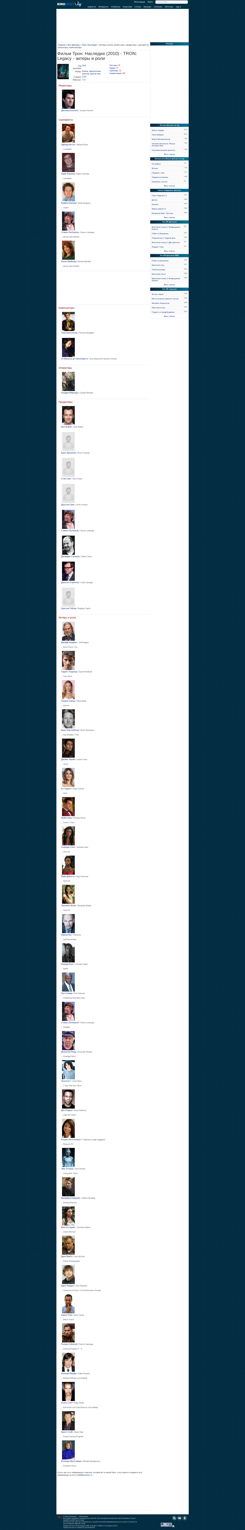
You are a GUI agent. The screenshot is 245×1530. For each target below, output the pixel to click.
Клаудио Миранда (69, 393)
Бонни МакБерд (68, 261)
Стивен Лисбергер (70, 232)
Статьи (137, 7)
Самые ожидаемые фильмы (169, 190)
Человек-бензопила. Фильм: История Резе (163, 145)
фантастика (95, 74)
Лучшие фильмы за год (169, 125)
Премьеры (103, 7)
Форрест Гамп (158, 247)
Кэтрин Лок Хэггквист (71, 1139)
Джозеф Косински (69, 110)
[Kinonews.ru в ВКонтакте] (179, 1518)
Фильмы (147, 7)
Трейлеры (115, 7)
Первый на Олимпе (160, 177)
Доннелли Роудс (68, 1052)
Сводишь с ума (158, 173)
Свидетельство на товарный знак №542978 (79, 1527)
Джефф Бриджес (69, 642)
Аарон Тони (66, 1315)
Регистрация (139, 2)
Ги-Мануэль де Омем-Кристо (74, 359)
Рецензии (127, 7)
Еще (178, 7)
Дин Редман (67, 1110)
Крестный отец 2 (159, 274)
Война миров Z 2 (159, 209)
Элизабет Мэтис (68, 905)
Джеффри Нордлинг (70, 1198)
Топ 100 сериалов (169, 289)
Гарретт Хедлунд (69, 672)
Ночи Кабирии (158, 135)
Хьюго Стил (66, 1403)
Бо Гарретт (66, 789)
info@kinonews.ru (84, 1475)
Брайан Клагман (69, 203)
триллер (85, 74)
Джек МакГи (66, 1256)
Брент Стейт (67, 1432)
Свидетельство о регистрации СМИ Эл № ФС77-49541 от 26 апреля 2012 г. (90, 1526)
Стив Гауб (66, 479)
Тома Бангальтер (69, 333)
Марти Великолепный (161, 139)
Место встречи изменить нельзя (165, 299)
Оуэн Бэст (66, 1081)
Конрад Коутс (67, 964)
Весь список (169, 154)
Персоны (169, 7)
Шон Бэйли (66, 427)
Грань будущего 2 (159, 195)
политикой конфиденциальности (110, 1522)
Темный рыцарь (158, 270)
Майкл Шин (66, 818)
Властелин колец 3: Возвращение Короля (166, 228)
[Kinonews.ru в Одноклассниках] (184, 1518)
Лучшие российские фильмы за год (169, 159)
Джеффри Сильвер (70, 556)
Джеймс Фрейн (68, 759)
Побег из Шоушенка (160, 233)
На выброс (156, 164)
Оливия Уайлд (68, 701)
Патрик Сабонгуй (69, 1344)
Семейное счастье (159, 182)
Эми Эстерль (67, 1169)
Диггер (154, 200)
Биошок (155, 204)
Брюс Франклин (68, 453)
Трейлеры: (115, 71)
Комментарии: (117, 73)
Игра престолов (158, 308)
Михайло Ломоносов (160, 303)
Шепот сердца (158, 130)
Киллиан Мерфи (68, 1373)
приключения (95, 71)
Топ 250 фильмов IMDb (169, 255)
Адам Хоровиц (68, 174)
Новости (92, 7)
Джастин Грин (67, 505)
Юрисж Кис (66, 935)
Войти (150, 2)
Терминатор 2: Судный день (164, 238)
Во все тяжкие (158, 294)
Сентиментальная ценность (163, 150)
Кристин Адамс (68, 1227)
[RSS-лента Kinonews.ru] (174, 1518)
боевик (85, 71)
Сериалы (158, 7)
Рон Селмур (66, 993)
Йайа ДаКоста (68, 876)
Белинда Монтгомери (71, 1461)
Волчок (155, 168)
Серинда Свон (68, 847)
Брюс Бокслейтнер (70, 730)
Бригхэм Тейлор (68, 608)
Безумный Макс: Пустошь (162, 213)
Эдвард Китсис (68, 144)
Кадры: (113, 68)
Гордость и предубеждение (163, 312)
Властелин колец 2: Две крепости (166, 242)
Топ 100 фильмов (169, 222)
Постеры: (114, 65)
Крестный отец (158, 265)
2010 (84, 65)
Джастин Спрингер (70, 582)
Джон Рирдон (67, 1286)
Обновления (83, 1516)
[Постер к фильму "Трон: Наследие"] (63, 72)
